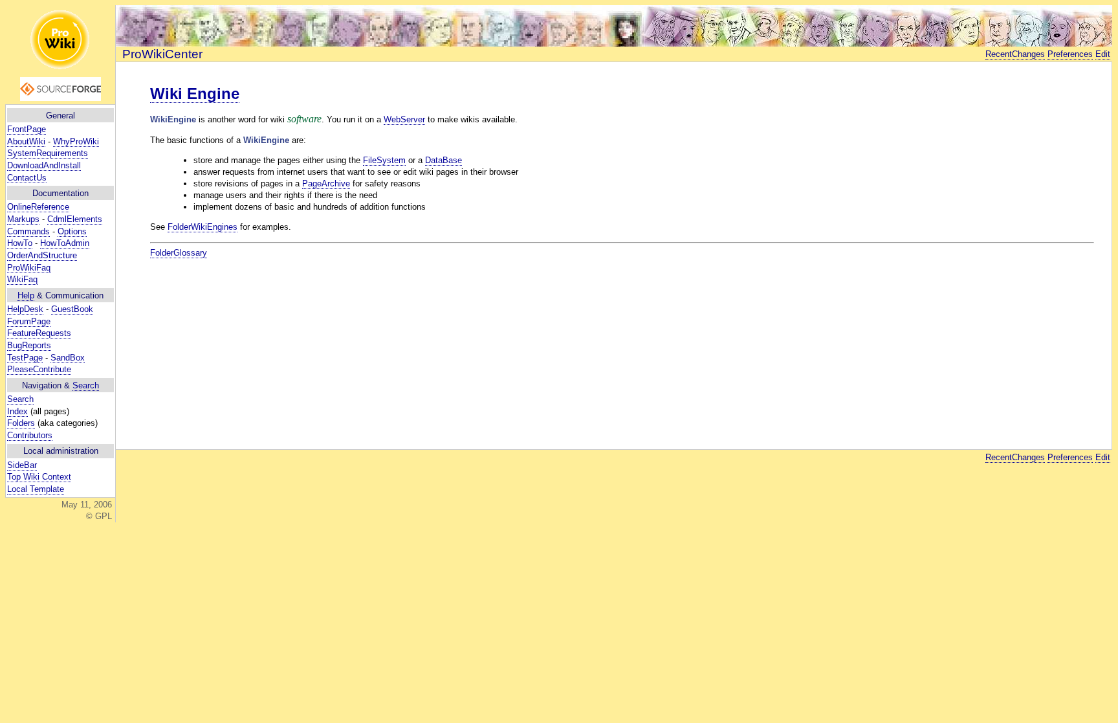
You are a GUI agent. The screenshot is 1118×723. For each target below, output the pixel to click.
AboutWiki (26, 141)
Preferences (1070, 54)
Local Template (35, 489)
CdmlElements (74, 219)
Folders (21, 423)
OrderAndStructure (42, 255)
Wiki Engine (194, 93)
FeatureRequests (39, 333)
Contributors (29, 435)
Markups (23, 219)
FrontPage (26, 129)
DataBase (443, 160)
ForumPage (28, 321)
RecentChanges (1015, 54)
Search (85, 385)
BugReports (29, 345)
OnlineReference (38, 207)
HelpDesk (25, 309)
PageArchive (326, 183)
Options (72, 231)
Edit (1102, 54)
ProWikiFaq (28, 268)
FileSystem (384, 160)
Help (25, 295)
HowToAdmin (64, 243)
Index (17, 411)
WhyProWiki (76, 141)
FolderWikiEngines (202, 227)
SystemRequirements (47, 153)
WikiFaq (22, 279)
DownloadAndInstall (44, 165)
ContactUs (27, 178)
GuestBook (72, 309)
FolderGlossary (178, 253)
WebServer (404, 119)
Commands (28, 231)
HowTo (19, 243)
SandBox (67, 357)
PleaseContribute (39, 369)
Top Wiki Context (39, 477)
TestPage (25, 357)
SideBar (22, 465)
